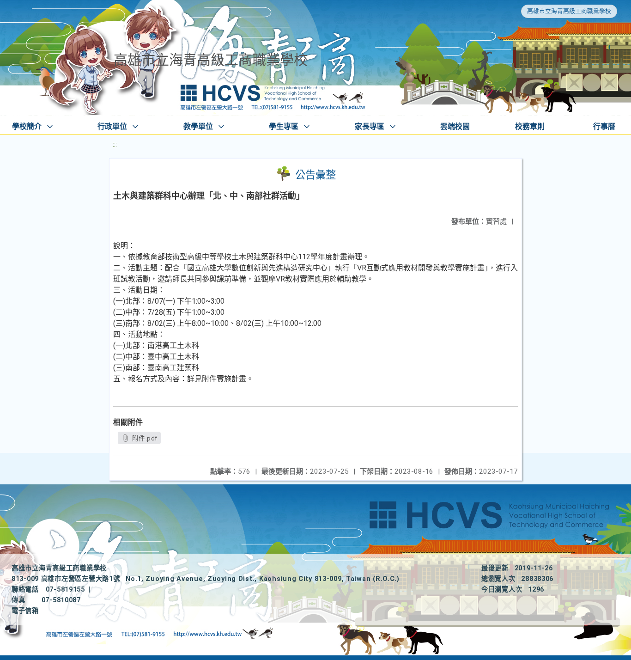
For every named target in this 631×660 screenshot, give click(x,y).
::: (115, 144)
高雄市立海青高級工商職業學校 (569, 10)
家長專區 (369, 126)
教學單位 (198, 126)
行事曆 (604, 126)
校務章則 (530, 126)
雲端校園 (455, 126)
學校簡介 (27, 126)
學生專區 (283, 126)
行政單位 (112, 126)
